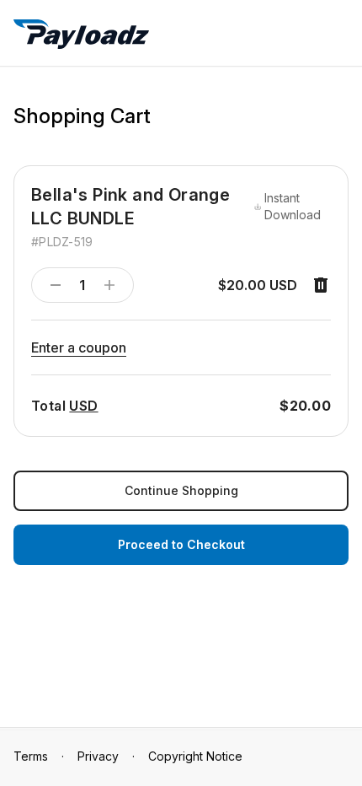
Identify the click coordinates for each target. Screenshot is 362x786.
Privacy (98, 756)
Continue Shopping (181, 490)
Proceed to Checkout (181, 544)
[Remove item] (321, 285)
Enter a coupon (78, 347)
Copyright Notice (195, 756)
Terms (30, 756)
